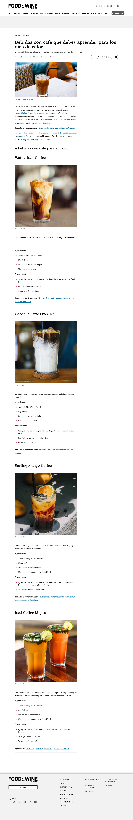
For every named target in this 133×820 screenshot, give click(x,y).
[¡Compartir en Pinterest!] (104, 57)
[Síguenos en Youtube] (118, 6)
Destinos (76, 13)
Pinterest (65, 748)
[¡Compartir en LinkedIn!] (110, 57)
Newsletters (118, 13)
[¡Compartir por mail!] (116, 57)
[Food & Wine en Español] (23, 6)
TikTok (57, 748)
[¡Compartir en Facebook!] (93, 57)
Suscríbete (23, 787)
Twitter (39, 748)
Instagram (48, 748)
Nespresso (64, 133)
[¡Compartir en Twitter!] (99, 57)
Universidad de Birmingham (26, 113)
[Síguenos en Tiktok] (104, 6)
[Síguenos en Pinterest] (111, 6)
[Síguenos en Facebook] (101, 6)
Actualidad (14, 13)
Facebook (30, 748)
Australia (21, 136)
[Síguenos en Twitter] (108, 6)
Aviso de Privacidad (93, 779)
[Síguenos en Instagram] (114, 6)
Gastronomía (37, 13)
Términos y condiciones (90, 786)
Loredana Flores (23, 57)
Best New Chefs (89, 13)
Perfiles (49, 13)
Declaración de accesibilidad (111, 781)
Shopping (102, 13)
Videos (25, 13)
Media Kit (108, 785)
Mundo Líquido (62, 13)
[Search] (96, 6)
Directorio (89, 791)
